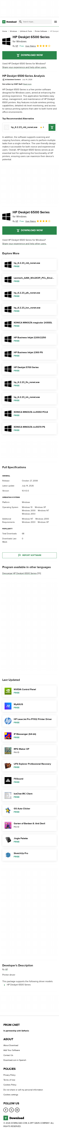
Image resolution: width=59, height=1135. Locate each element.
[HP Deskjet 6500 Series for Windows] (6, 41)
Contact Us (8, 1055)
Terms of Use (9, 1080)
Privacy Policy (9, 1075)
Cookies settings (10, 1095)
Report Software (31, 555)
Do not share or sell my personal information (23, 1090)
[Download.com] (9, 21)
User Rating (30, 46)
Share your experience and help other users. (24, 67)
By (15, 46)
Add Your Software (11, 1050)
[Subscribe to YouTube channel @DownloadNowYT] (17, 1110)
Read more (27, 84)
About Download (10, 1045)
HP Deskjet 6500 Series (31, 39)
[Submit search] (20, 21)
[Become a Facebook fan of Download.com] (5, 1110)
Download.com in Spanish (14, 1060)
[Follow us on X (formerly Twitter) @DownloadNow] (11, 1110)
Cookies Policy (9, 1085)
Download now (32, 55)
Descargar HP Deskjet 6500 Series (19, 573)
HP (6, 969)
